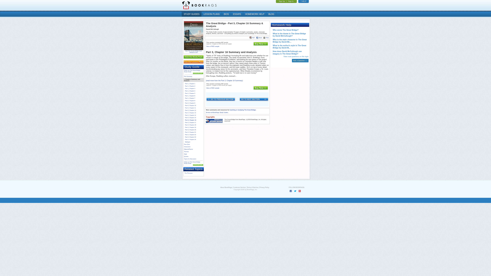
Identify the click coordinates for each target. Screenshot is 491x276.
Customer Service (239, 187)
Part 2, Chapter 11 (190, 108)
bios (226, 14)
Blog (271, 14)
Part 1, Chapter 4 (190, 91)
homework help (254, 14)
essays (237, 14)
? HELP (303, 1)
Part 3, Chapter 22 (190, 134)
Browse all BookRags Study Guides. (217, 112)
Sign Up (282, 1)
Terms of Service (252, 187)
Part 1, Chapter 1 (190, 83)
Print (267, 37)
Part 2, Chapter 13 (190, 112)
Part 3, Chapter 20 (190, 129)
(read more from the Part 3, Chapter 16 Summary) (224, 81)
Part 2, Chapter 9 (190, 103)
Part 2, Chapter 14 (190, 115)
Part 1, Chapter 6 (190, 95)
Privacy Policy (264, 187)
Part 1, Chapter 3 (190, 88)
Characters (187, 146)
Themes (186, 151)
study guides (191, 14)
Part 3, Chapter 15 (190, 117)
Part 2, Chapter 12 (190, 110)
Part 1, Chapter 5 (190, 93)
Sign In (290, 1)
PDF (253, 37)
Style (185, 154)
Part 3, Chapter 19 (190, 127)
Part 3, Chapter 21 (190, 132)
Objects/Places (188, 149)
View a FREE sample (212, 46)
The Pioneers (188, 173)
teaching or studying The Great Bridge (243, 110)
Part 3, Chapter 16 (190, 120)
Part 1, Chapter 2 (190, 86)
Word (260, 37)
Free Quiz (187, 144)
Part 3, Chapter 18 (190, 125)
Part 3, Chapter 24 (190, 139)
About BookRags (226, 187)
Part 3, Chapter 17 (190, 122)
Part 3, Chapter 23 (190, 137)
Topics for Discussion (190, 159)
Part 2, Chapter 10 (190, 105)
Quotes (186, 156)
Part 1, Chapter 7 (190, 98)
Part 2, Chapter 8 (190, 100)
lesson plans (212, 14)
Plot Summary (188, 76)
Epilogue (187, 142)
